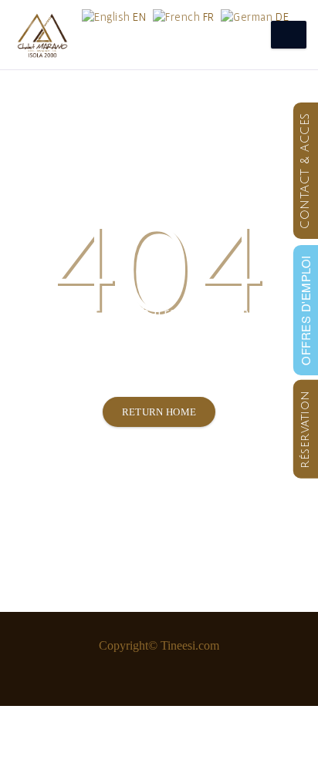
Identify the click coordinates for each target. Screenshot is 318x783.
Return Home (159, 412)
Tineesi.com (190, 645)
